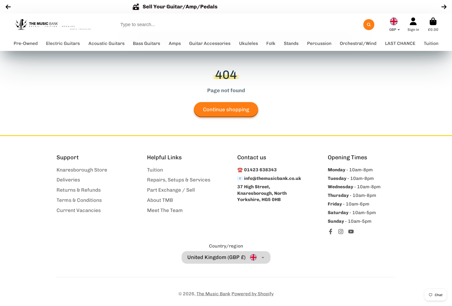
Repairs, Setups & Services (178, 180)
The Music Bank (213, 293)
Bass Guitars (146, 43)
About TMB (160, 200)
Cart (433, 24)
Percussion (319, 43)
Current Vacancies (78, 210)
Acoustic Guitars (106, 43)
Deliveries (68, 180)
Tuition (155, 170)
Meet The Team (165, 210)
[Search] (368, 24)
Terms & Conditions (79, 200)
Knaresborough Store (81, 170)
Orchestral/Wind (358, 43)
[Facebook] (331, 231)
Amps (175, 43)
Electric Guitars (63, 43)
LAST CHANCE (400, 43)
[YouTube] (351, 231)
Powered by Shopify (252, 293)
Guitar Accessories (209, 43)
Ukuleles (248, 43)
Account (413, 24)
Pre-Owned (26, 43)
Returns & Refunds (78, 190)
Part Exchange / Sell (171, 190)
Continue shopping (226, 109)
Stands (291, 43)
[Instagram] (341, 231)
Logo (53, 25)
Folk (270, 43)
